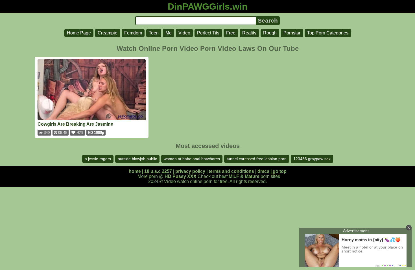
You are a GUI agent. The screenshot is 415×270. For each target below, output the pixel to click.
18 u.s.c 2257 (158, 171)
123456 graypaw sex (312, 158)
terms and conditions (231, 171)
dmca (263, 171)
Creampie (107, 33)
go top (280, 171)
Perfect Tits (208, 33)
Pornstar (291, 33)
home (135, 171)
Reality (249, 33)
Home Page (79, 33)
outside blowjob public (137, 158)
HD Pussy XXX (180, 176)
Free (230, 33)
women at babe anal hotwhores (192, 158)
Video (184, 33)
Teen (154, 33)
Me (168, 33)
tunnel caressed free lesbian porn (257, 158)
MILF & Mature (244, 176)
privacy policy (190, 171)
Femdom (133, 33)
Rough (270, 33)
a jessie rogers (98, 158)
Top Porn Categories (327, 33)
